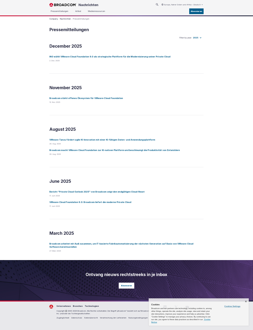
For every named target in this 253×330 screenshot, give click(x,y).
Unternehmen (64, 306)
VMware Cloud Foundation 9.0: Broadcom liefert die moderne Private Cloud (90, 202)
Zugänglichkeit (63, 318)
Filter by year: (185, 37)
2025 (195, 37)
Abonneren (126, 285)
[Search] (157, 4)
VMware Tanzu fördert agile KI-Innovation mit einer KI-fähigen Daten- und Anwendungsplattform (102, 139)
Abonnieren (196, 11)
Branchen (78, 306)
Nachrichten (88, 5)
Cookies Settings (232, 306)
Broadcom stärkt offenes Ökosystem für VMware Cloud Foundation (86, 98)
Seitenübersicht (91, 318)
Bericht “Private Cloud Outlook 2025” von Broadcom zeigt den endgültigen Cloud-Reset (97, 191)
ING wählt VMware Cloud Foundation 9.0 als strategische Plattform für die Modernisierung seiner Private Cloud (109, 56)
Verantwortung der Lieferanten (113, 318)
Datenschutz (76, 318)
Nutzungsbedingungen (138, 318)
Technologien (92, 306)
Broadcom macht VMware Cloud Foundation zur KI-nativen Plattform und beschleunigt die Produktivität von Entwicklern (114, 150)
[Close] (246, 301)
